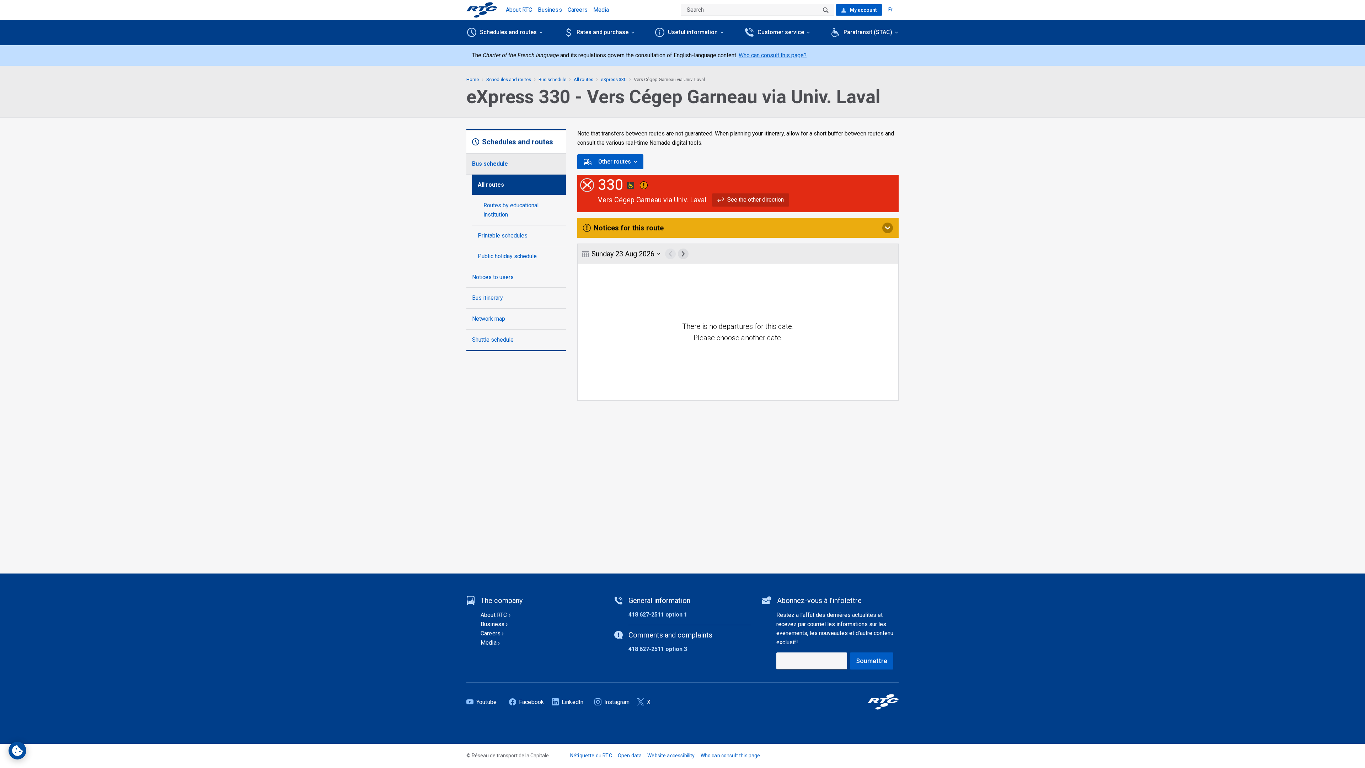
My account (863, 10)
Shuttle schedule (493, 339)
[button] (750, 199)
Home (472, 79)
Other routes (614, 161)
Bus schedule (490, 163)
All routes (491, 184)
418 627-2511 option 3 (657, 649)
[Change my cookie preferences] (17, 750)
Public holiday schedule (507, 256)
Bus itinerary (487, 297)
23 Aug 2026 (623, 254)
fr (890, 9)
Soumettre (871, 661)
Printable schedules (503, 235)
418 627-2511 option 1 (657, 614)
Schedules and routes (508, 79)
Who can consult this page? (773, 55)
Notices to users (493, 277)
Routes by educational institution (511, 210)
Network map (488, 318)
